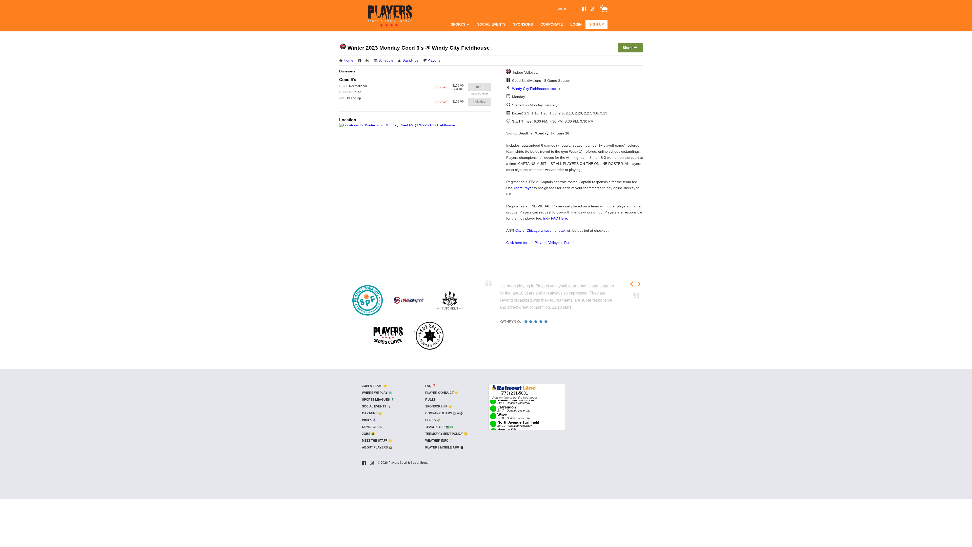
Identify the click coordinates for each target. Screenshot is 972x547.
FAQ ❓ (430, 386)
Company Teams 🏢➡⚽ (444, 413)
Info (365, 60)
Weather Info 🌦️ (439, 440)
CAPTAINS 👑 (372, 413)
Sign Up (596, 24)
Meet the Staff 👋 (377, 440)
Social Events (491, 24)
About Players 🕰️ (377, 447)
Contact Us (372, 427)
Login (576, 24)
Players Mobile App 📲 (444, 447)
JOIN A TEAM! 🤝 (374, 386)
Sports (458, 24)
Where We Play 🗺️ (377, 393)
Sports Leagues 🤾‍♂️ (378, 399)
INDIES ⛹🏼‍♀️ (369, 420)
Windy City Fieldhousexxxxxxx (536, 89)
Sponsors (523, 24)
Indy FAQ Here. (555, 218)
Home (348, 60)
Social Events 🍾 (376, 406)
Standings (410, 60)
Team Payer (523, 188)
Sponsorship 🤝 (438, 406)
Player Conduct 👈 (441, 393)
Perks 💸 (432, 420)
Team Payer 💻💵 (439, 427)
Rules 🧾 (432, 399)
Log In (561, 8)
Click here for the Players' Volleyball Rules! (540, 243)
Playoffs (434, 60)
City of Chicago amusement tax (540, 230)
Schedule (385, 60)
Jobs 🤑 (368, 434)
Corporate (551, 24)
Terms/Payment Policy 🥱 (446, 434)
